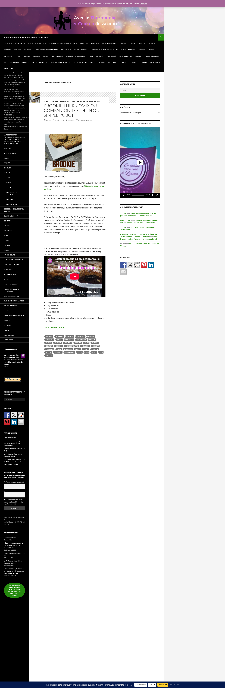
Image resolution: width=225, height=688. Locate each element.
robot (48, 352)
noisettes (50, 349)
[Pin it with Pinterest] (144, 265)
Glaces (45, 56)
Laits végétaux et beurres (75, 56)
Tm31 (94, 352)
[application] (140, 162)
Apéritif (132, 43)
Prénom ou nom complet (14, 482)
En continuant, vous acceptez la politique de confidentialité (13, 501)
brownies (50, 340)
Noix (59, 349)
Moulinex (85, 346)
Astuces (125, 62)
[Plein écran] (156, 195)
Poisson (138, 56)
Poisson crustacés (152, 56)
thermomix (69, 352)
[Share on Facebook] (123, 265)
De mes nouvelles (10, 438)
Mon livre (95, 43)
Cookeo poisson (80, 50)
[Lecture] (123, 195)
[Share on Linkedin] (151, 265)
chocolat (69, 340)
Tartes (92, 62)
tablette (58, 352)
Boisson (152, 43)
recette (95, 349)
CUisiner (58, 343)
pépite (86, 349)
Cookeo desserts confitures (47, 50)
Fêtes (18, 56)
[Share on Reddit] (137, 265)
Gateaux (36, 56)
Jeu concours (57, 56)
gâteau (95, 343)
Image (48, 120)
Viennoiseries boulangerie (108, 62)
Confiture (28, 50)
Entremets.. (8, 56)
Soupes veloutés (80, 62)
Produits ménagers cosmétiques (16, 62)
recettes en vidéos (109, 43)
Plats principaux (125, 56)
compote (17, 50)
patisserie (68, 349)
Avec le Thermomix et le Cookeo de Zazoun (26, 37)
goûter (49, 346)
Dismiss (143, 3)
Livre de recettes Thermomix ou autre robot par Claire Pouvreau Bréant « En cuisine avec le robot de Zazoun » (46, 43)
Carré (59, 340)
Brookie (70, 336)
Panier (144, 62)
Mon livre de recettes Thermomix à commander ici (138, 237)
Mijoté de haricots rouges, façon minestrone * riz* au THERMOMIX (14, 443)
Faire (87, 343)
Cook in (92, 340)
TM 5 (87, 352)
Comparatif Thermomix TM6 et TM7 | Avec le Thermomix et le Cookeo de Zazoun (138, 235)
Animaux (123, 43)
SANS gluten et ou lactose (61, 62)
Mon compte (155, 62)
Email (6, 491)
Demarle (68, 343)
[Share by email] (123, 271)
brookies (80, 336)
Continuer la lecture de (55, 327)
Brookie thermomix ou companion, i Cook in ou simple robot (71, 110)
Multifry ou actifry (96, 56)
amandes (59, 336)
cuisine (48, 343)
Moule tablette (72, 346)
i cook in (58, 346)
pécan (77, 349)
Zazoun (71, 120)
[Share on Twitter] (130, 265)
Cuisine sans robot (128, 50)
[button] (140, 162)
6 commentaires (85, 120)
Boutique (135, 62)
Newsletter (8, 68)
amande (49, 336)
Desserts (142, 50)
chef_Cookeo (125, 220)
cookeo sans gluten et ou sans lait (103, 50)
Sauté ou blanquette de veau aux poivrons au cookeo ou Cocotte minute (138, 214)
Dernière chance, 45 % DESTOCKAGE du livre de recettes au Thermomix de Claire (14, 461)
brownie (90, 336)
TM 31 (80, 352)
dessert (78, 343)
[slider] (138, 195)
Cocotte (7, 50)
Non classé (111, 56)
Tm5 (101, 352)
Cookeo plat (66, 50)
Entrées (151, 50)
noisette (96, 346)
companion (81, 340)
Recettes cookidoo (39, 62)
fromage (26, 56)
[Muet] (152, 195)
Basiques (142, 43)
